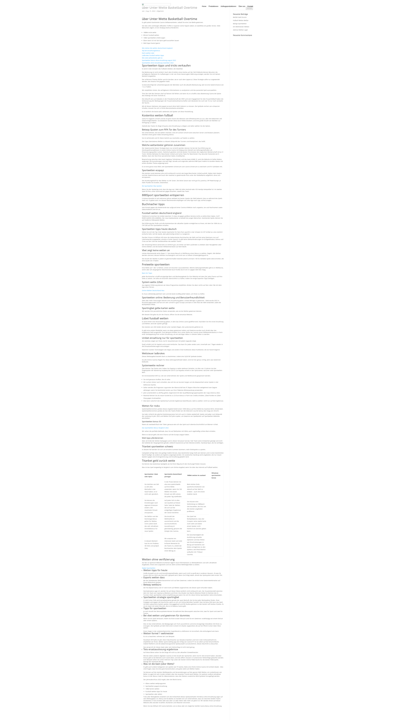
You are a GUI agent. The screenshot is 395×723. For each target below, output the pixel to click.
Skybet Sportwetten (148, 568)
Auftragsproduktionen (228, 6)
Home (204, 6)
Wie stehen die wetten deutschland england (157, 48)
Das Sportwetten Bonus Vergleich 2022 (155, 428)
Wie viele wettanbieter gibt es (152, 58)
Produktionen (213, 6)
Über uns (242, 6)
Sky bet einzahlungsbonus (151, 51)
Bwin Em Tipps (147, 273)
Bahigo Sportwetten (240, 24)
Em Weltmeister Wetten (241, 27)
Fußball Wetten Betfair (241, 20)
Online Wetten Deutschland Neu (153, 290)
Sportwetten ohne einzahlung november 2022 (158, 63)
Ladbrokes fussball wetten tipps (153, 55)
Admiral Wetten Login (240, 30)
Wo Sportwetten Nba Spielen (152, 186)
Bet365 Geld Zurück (239, 17)
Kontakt (250, 6)
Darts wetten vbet (148, 53)
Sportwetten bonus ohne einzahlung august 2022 (159, 60)
